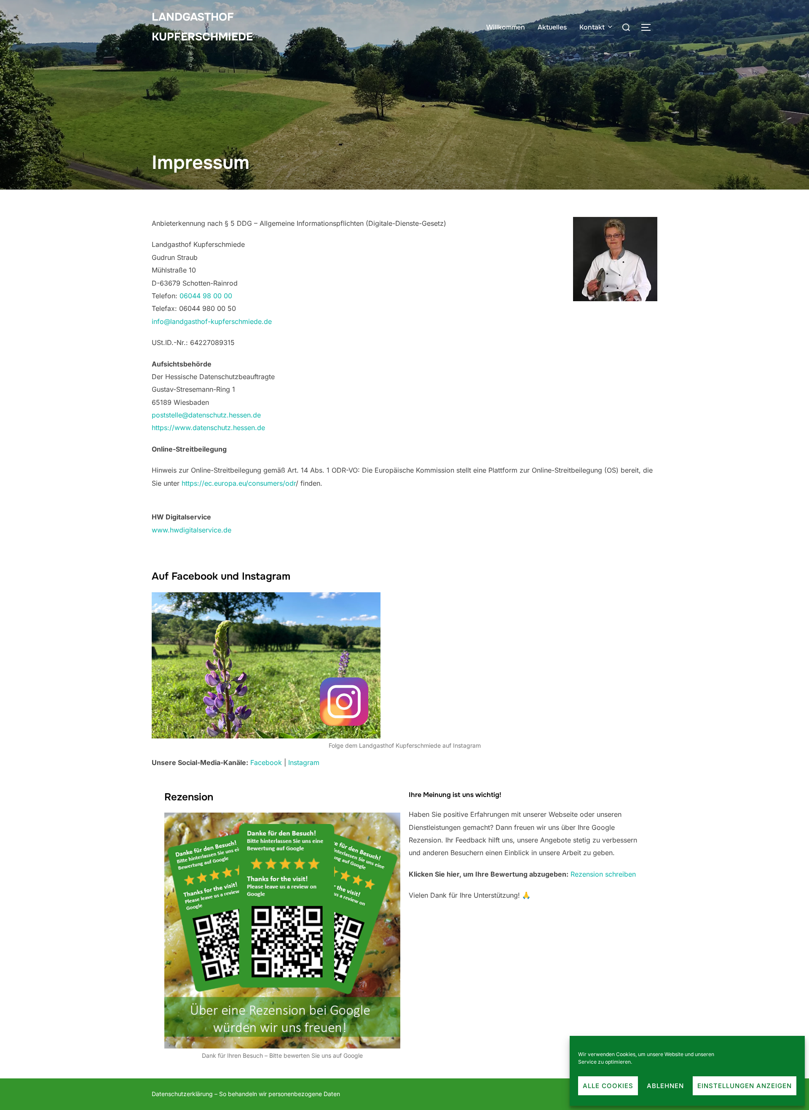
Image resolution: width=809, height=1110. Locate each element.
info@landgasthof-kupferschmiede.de (212, 321)
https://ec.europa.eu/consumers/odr (239, 483)
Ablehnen (665, 1086)
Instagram (303, 762)
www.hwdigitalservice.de (191, 530)
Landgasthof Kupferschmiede (202, 27)
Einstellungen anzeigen (744, 1086)
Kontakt (592, 27)
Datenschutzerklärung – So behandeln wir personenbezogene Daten (246, 1093)
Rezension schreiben (603, 874)
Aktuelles (552, 27)
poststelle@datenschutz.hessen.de (206, 415)
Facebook (266, 762)
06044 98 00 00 (205, 296)
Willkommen (505, 27)
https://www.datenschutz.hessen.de (208, 427)
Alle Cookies (608, 1086)
